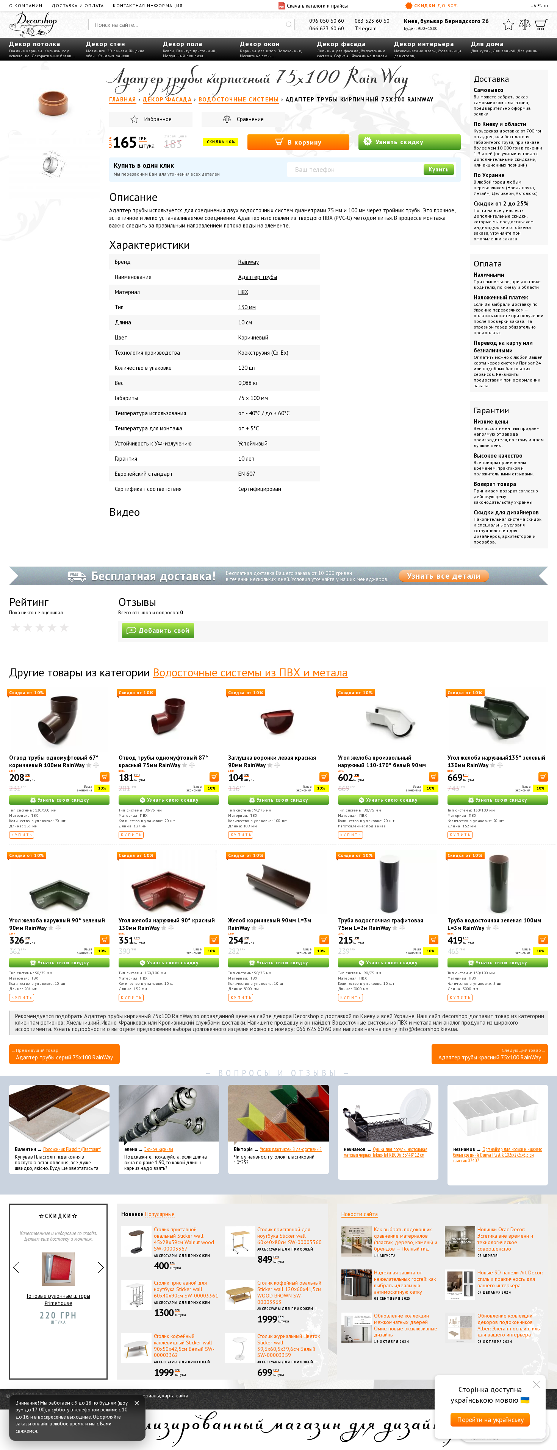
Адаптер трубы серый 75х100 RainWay (64, 1057)
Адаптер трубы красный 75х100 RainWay (489, 1057)
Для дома (487, 43)
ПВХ (243, 292)
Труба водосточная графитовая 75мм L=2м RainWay (380, 924)
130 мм (247, 307)
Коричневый (253, 337)
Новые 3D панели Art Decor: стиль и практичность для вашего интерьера (510, 1279)
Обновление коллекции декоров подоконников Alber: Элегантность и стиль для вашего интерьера (508, 1325)
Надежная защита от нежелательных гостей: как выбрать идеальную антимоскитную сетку (405, 1282)
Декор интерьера (424, 43)
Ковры (168, 50)
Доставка (491, 78)
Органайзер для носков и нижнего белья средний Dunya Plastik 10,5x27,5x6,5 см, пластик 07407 (497, 1155)
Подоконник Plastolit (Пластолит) (72, 1149)
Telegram (366, 28)
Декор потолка (34, 43)
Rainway (248, 261)
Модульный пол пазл (183, 55)
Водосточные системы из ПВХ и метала (250, 672)
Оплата (488, 263)
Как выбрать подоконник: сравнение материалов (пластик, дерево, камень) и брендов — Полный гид (405, 1239)
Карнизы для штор (257, 50)
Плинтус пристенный (196, 50)
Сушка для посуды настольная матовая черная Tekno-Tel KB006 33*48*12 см (385, 1152)
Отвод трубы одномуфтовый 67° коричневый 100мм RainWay (54, 761)
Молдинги (95, 50)
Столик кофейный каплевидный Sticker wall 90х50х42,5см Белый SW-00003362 (184, 1345)
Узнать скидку (398, 141)
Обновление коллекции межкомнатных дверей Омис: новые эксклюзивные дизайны (405, 1325)
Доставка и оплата (78, 5)
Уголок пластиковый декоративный (291, 1149)
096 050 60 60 (326, 20)
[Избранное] (508, 24)
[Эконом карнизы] (169, 1115)
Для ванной (504, 50)
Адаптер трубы (257, 276)
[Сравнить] (524, 24)
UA (533, 5)
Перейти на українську (490, 1419)
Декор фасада (341, 43)
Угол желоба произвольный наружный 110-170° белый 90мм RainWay (382, 765)
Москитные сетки (256, 55)
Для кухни (481, 50)
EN (540, 5)
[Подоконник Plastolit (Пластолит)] (59, 1115)
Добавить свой (164, 630)
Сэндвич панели (114, 55)
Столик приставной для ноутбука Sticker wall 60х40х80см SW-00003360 (289, 1236)
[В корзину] (105, 777)
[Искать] (289, 25)
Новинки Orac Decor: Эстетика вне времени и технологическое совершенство (505, 1239)
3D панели (117, 50)
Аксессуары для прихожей (182, 1256)
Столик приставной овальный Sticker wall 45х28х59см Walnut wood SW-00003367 (184, 1239)
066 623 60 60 (326, 28)
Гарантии (491, 410)
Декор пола (182, 43)
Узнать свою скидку (63, 800)
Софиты (341, 55)
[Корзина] (541, 24)
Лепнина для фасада (338, 50)
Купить (439, 169)
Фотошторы (58, 1315)
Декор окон (260, 43)
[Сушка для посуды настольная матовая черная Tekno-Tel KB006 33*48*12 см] (388, 1115)
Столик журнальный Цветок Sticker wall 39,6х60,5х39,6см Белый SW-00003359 (288, 1345)
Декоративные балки (51, 55)
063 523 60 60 (372, 20)
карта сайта (175, 1395)
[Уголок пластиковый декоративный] (278, 1115)
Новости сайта (359, 1214)
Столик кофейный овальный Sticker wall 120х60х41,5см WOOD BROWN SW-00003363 (289, 1292)
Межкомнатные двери (415, 50)
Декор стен (105, 43)
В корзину (303, 142)
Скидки (436, 5)
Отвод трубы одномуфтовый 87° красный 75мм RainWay (163, 761)
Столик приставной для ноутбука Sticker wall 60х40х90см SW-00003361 (186, 1289)
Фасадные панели (369, 55)
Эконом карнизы (158, 1149)
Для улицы (527, 50)
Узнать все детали (444, 575)
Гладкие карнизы (25, 50)
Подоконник (289, 50)
